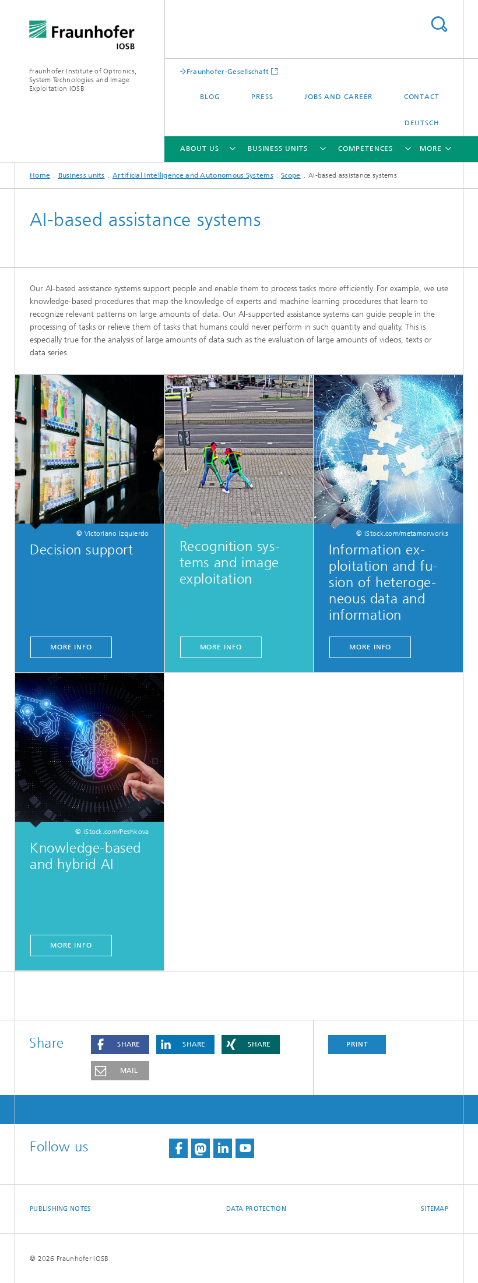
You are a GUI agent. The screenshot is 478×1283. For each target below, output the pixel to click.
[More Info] (89, 452)
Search (439, 24)
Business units (278, 148)
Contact (422, 97)
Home (40, 175)
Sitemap (434, 1209)
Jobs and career (338, 97)
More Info (71, 647)
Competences (365, 148)
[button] (120, 1044)
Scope (291, 175)
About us (199, 148)
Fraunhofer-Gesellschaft (228, 71)
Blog (210, 97)
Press (262, 97)
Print (357, 1044)
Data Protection (256, 1209)
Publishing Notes (60, 1209)
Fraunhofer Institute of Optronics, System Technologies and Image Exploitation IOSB (82, 80)
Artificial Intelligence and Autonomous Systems (193, 175)
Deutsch (422, 123)
